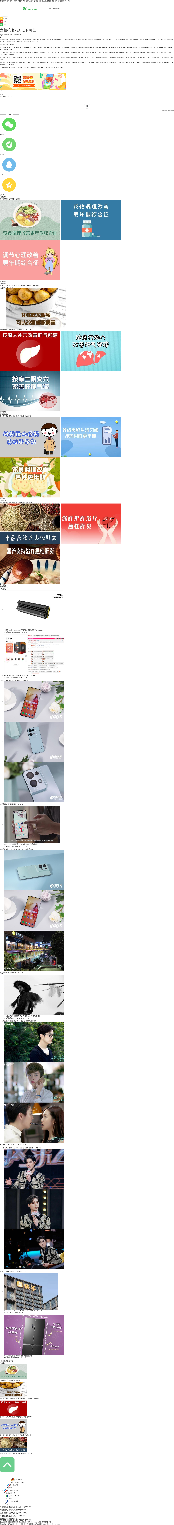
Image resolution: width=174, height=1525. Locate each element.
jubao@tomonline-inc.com (51, 1524)
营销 (36, 1)
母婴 (33, 1)
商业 (43, 1)
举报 (1, 95)
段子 (56, 1)
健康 (53, 1)
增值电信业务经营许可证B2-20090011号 (12, 1516)
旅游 (27, 1)
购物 (65, 1)
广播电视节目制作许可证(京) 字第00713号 (13, 1510)
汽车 (62, 1)
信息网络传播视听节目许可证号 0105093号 (13, 1513)
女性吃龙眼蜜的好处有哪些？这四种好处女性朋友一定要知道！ (19, 285)
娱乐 (11, 1)
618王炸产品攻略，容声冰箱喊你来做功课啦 (18, 1356)
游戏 (24, 1)
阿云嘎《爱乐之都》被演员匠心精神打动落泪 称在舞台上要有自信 (20, 1148)
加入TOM (28, 1520)
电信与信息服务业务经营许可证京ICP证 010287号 (16, 1507)
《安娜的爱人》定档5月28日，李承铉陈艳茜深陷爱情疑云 (18, 1021)
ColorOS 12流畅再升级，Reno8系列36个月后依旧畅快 (21, 844)
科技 (69, 1)
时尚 (20, 1)
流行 (7, 1)
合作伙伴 (15, 1520)
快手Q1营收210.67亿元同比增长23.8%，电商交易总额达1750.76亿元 (26, 1310)
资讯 (4, 1)
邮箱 (40, 1)
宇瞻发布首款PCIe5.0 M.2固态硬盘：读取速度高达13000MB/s (23, 630)
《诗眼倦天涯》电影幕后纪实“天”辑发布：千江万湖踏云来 (22, 1016)
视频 (46, 1)
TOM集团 (3, 1520)
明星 (17, 1)
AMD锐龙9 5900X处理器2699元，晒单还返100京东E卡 (21, 675)
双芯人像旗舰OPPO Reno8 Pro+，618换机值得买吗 (16, 849)
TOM (5, 1358)
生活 (30, 1)
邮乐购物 (9, 1520)
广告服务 (21, 1520)
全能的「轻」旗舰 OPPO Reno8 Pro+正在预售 (14, 680)
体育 (14, 1)
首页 (1, 1)
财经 (49, 1)
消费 (59, 1)
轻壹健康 (3, 288)
